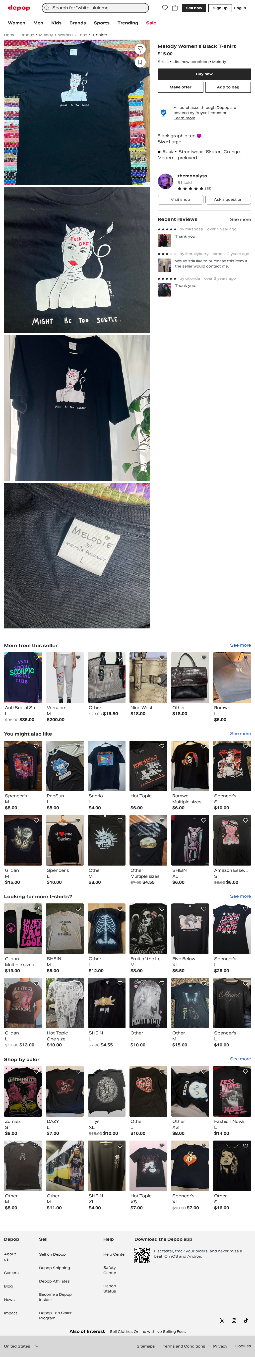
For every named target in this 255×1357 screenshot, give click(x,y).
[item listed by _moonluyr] (23, 1166)
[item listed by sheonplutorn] (148, 766)
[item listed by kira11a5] (190, 840)
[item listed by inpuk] (232, 1166)
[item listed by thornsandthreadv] (190, 1003)
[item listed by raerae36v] (148, 1091)
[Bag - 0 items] (175, 7)
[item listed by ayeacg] (148, 1003)
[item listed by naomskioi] (23, 840)
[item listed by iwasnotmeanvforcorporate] (148, 1166)
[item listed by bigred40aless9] (232, 1003)
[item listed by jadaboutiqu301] (23, 1091)
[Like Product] (36, 657)
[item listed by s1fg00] (190, 1166)
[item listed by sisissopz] (190, 928)
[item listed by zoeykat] (65, 766)
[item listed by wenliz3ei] (148, 840)
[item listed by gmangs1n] (232, 840)
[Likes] (165, 7)
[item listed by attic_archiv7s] (107, 928)
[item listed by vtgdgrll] (232, 928)
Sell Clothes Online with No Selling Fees (148, 1331)
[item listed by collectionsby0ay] (232, 1091)
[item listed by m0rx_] (65, 1003)
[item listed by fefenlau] (190, 766)
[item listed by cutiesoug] (190, 1091)
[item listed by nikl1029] (65, 928)
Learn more (184, 118)
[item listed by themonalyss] (23, 677)
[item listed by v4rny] (107, 1166)
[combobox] (95, 8)
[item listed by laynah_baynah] (65, 1091)
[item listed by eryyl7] (107, 1003)
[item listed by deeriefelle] (23, 766)
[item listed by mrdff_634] (65, 1166)
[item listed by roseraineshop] (23, 928)
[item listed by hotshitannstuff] (23, 1003)
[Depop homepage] (19, 8)
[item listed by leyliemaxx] (107, 1091)
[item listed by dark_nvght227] (107, 766)
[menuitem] (16, 23)
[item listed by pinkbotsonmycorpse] (65, 840)
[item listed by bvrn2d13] (148, 928)
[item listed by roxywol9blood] (232, 766)
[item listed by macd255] (107, 840)
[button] (214, 188)
